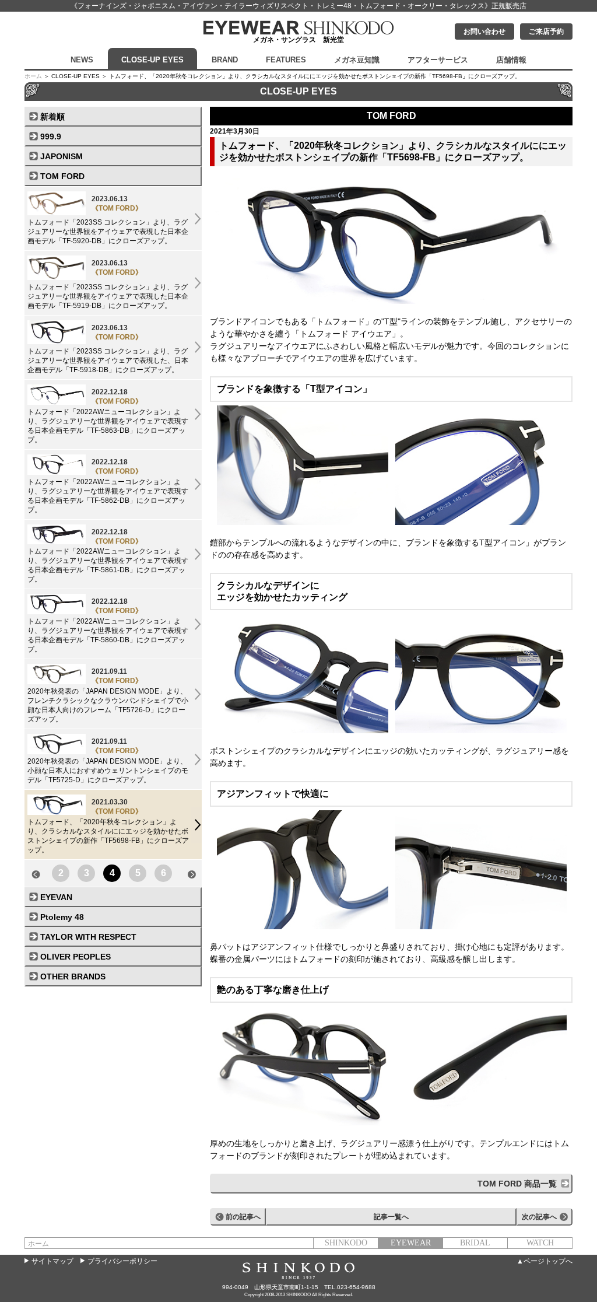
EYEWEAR (411, 1242)
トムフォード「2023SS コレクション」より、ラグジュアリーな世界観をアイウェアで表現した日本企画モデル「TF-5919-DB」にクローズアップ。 (107, 284)
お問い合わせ (484, 31)
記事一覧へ (391, 1217)
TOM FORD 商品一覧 (517, 1183)
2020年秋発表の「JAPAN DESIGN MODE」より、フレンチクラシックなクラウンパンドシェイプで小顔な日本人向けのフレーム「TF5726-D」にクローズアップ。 (107, 695)
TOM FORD (62, 176)
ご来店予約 (546, 31)
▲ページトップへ (545, 1261)
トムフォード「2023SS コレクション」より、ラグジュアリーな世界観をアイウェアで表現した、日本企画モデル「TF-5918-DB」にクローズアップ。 (107, 349)
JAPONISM (61, 156)
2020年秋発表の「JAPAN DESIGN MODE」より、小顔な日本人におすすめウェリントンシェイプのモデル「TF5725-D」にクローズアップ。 (107, 760)
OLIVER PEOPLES (75, 956)
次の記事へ (539, 1217)
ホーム (33, 76)
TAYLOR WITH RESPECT (88, 937)
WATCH (540, 1242)
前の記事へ (243, 1217)
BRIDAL (475, 1242)
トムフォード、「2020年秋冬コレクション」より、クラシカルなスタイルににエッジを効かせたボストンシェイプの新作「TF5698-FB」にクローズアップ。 (108, 826)
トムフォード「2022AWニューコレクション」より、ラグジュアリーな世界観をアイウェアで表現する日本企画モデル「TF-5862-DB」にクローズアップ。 (107, 486)
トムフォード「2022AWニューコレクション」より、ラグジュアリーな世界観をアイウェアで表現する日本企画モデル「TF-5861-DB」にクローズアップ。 (107, 556)
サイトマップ (52, 1261)
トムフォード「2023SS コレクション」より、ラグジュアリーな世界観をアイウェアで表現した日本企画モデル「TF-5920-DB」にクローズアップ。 (107, 220)
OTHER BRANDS (73, 976)
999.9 (50, 136)
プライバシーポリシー (122, 1261)
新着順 (52, 116)
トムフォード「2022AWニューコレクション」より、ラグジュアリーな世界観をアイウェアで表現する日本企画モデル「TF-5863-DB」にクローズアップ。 (107, 416)
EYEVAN (56, 897)
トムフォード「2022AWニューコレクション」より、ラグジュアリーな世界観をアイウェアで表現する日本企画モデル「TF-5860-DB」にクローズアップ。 (107, 625)
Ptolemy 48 (62, 917)
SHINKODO (346, 1242)
